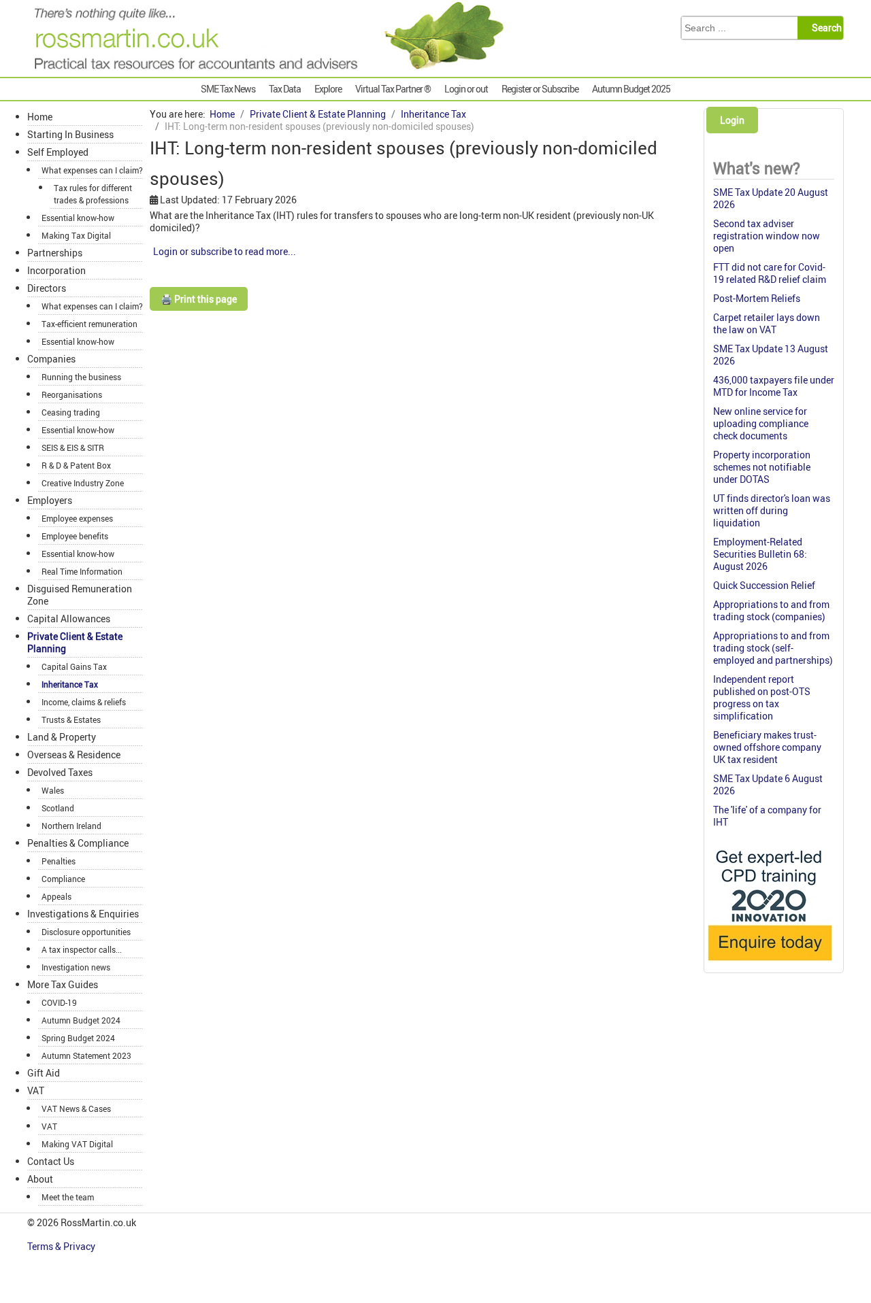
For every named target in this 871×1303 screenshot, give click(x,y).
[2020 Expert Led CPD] (769, 964)
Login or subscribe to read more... (224, 251)
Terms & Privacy (62, 1246)
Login (732, 120)
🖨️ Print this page (199, 298)
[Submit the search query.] (824, 27)
